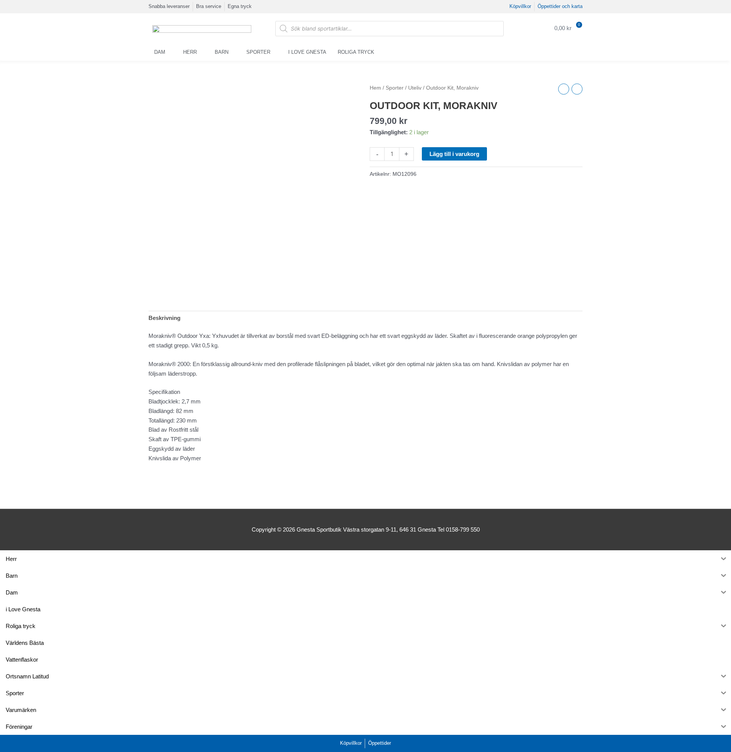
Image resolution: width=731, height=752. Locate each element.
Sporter (258, 52)
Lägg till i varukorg (454, 154)
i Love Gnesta (307, 52)
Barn (221, 52)
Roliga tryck (356, 52)
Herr (190, 52)
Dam (159, 52)
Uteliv (414, 88)
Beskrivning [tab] (164, 318)
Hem (375, 88)
